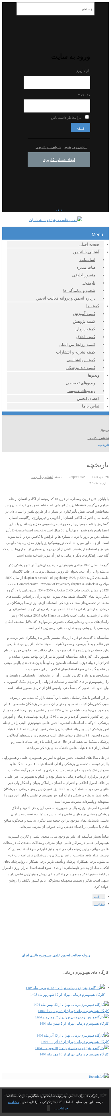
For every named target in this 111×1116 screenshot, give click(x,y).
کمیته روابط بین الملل (77, 344)
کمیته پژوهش (84, 321)
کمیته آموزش (84, 313)
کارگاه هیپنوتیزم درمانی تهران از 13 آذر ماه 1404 (75, 1041)
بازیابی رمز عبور (75, 146)
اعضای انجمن (88, 398)
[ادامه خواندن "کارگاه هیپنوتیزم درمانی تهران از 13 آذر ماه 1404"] (72, 1035)
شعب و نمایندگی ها (79, 290)
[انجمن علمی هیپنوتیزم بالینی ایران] (55, 219)
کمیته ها (92, 305)
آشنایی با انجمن (86, 251)
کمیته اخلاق (85, 336)
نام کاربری (82, 70)
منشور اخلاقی (83, 275)
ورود (81, 127)
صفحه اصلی (89, 244)
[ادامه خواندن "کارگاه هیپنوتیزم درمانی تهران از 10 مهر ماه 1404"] (72, 1047)
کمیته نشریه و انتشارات (75, 352)
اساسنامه (87, 259)
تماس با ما (90, 406)
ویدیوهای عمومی (81, 390)
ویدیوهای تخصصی (80, 383)
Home (104, 430)
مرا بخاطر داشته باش (66, 117)
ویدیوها (93, 375)
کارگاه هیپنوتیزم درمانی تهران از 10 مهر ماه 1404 (74, 1054)
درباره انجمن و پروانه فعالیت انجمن (65, 298)
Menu (97, 234)
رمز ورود (83, 94)
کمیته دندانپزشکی (80, 367)
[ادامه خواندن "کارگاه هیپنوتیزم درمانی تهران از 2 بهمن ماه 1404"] (72, 1017)
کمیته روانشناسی (81, 359)
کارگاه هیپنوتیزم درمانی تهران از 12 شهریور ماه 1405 (67, 994)
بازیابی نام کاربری (48, 146)
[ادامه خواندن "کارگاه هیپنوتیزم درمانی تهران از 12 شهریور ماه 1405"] (65, 987)
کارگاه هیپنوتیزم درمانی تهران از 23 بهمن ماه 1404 (73, 1010)
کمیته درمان (85, 329)
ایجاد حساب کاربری (59, 159)
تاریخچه (89, 282)
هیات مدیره (86, 267)
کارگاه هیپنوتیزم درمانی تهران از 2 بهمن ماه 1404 (74, 1023)
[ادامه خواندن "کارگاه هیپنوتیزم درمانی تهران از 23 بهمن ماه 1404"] (71, 1004)
